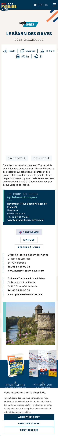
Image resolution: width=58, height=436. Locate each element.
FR (35, 5)
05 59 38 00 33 (20, 216)
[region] (29, 412)
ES (46, 5)
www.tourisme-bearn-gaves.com (25, 220)
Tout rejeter (29, 430)
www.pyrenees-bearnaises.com (25, 294)
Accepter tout (29, 417)
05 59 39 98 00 (21, 290)
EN (41, 5)
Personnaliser (29, 423)
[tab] (29, 232)
